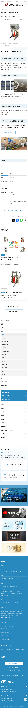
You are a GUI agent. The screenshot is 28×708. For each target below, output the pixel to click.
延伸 (2, 575)
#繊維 (2, 415)
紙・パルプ (11, 615)
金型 (2, 595)
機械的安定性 (11, 613)
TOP (25, 699)
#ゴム (2, 412)
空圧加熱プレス (13, 586)
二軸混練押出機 (13, 569)
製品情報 (3, 561)
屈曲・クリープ (8, 618)
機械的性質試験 (4, 611)
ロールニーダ (4, 571)
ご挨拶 (2, 649)
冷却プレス (12, 591)
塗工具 (7, 603)
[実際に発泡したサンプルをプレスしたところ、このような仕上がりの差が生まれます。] (7, 85)
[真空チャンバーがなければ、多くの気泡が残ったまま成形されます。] (20, 85)
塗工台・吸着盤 (14, 603)
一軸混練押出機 (4, 569)
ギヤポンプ (18, 626)
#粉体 (2, 419)
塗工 (2, 599)
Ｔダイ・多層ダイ (13, 571)
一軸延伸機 (10, 578)
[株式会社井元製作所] (14, 4)
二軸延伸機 (3, 578)
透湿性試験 (19, 611)
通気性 (21, 615)
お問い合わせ (15, 663)
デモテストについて (8, 132)
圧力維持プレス (4, 591)
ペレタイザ (3, 626)
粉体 (17, 615)
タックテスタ (4, 615)
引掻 (2, 618)
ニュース (3, 653)
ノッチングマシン (5, 628)
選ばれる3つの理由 (10, 649)
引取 (9, 626)
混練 (2, 566)
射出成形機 (19, 593)
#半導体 (3, 434)
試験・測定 (4, 608)
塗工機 (2, 603)
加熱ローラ (19, 591)
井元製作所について (7, 645)
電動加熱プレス (13, 589)
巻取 (13, 626)
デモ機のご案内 (6, 399)
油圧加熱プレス (4, 586)
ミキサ (20, 569)
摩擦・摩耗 (3, 613)
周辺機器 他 (4, 623)
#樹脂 (2, 408)
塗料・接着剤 (19, 613)
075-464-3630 (15, 464)
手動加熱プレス (4, 589)
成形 (2, 583)
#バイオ (3, 437)
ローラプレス (12, 593)
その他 (20, 571)
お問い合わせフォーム (15, 475)
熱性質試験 (12, 611)
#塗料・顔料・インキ (6, 430)
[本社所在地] (26, 686)
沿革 (23, 649)
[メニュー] (26, 4)
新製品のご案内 (6, 392)
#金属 (2, 423)
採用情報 (3, 657)
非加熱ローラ (4, 593)
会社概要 (18, 649)
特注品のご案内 (6, 396)
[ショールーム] (26, 695)
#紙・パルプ (4, 426)
